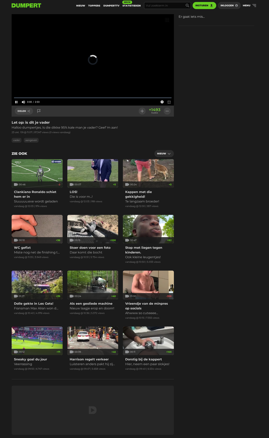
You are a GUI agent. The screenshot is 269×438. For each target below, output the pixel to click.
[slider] (93, 97)
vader (16, 140)
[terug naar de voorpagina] (26, 5)
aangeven (31, 140)
